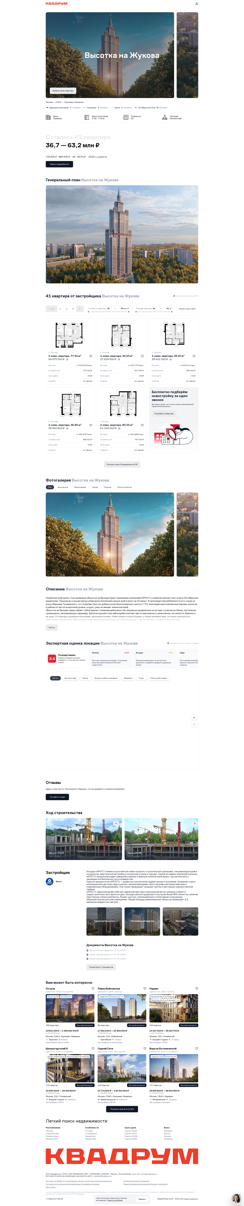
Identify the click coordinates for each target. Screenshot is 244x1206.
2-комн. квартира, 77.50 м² (64, 356)
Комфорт (168, 1131)
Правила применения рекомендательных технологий (145, 1184)
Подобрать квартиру (164, 413)
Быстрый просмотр (85, 1025)
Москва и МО (52, 1139)
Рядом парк (90, 1139)
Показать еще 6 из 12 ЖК (122, 1109)
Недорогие (90, 1136)
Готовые (89, 1131)
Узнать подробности (59, 164)
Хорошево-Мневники (74, 102)
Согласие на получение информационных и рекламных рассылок (72, 1184)
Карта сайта (51, 1187)
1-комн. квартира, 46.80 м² (64, 425)
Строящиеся (91, 1133)
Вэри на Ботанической (163, 1048)
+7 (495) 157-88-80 (54, 1199)
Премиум (168, 1139)
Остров (50, 988)
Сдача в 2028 (131, 1136)
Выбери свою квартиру (63, 91)
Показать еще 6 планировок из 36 (122, 464)
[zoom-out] (194, 724)
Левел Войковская (109, 988)
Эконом (167, 1136)
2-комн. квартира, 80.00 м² (116, 425)
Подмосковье (52, 1136)
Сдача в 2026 (131, 1131)
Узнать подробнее (115, 1200)
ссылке (195, 643)
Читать (51, 627)
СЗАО (58, 102)
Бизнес (167, 1133)
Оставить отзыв (57, 797)
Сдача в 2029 (131, 1139)
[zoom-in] (194, 717)
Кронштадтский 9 (57, 1048)
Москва (49, 102)
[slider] (88, 311)
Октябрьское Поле (147, 108)
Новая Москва (52, 1133)
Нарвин (153, 988)
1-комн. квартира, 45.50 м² (116, 356)
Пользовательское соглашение (136, 1181)
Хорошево (91, 108)
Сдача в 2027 (131, 1133)
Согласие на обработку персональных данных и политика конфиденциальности (79, 1181)
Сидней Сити (105, 1048)
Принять (142, 1199)
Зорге (117, 108)
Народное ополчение (59, 108)
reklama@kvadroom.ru (103, 1176)
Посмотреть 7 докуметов (101, 967)
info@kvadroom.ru (149, 1174)
